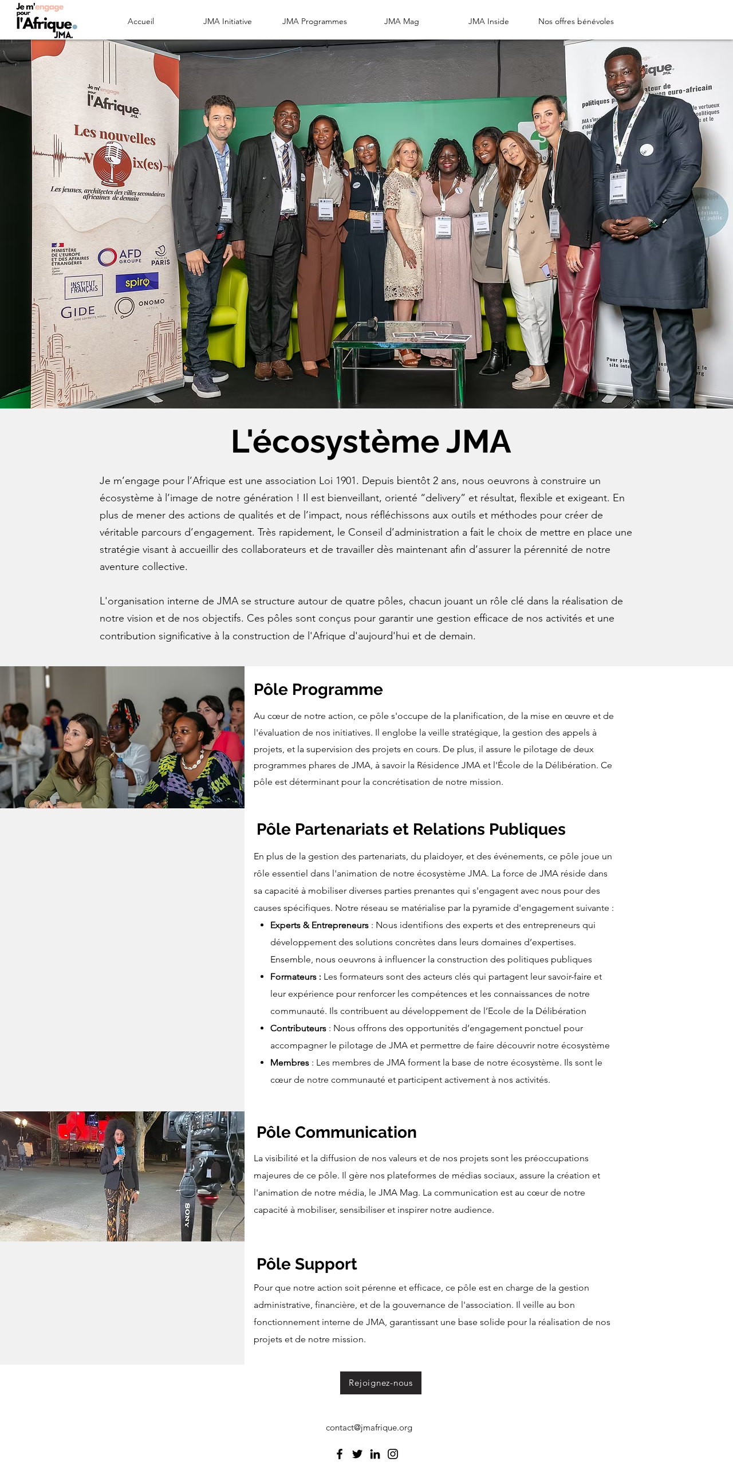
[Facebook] (339, 1454)
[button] (227, 21)
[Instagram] (393, 1454)
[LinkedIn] (375, 1454)
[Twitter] (357, 1454)
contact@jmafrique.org (369, 1427)
